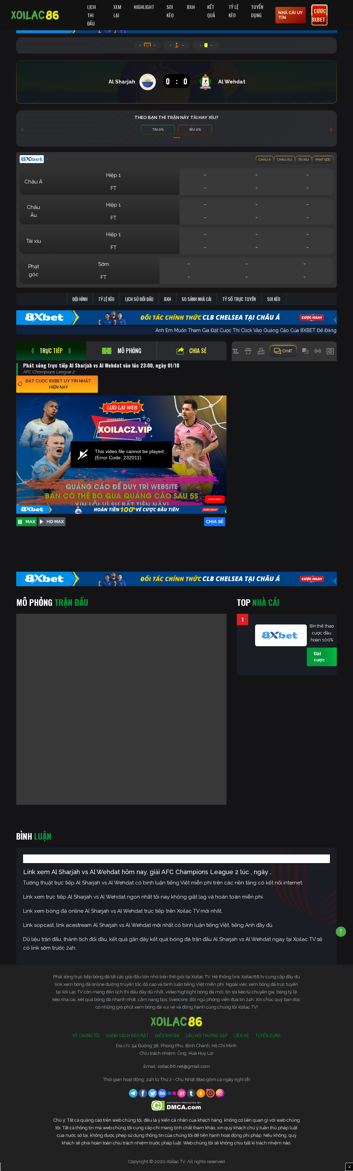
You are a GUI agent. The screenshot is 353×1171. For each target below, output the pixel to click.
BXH (191, 6)
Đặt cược (319, 656)
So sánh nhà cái (196, 299)
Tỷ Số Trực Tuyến (239, 299)
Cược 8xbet (318, 15)
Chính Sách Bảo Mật (127, 1035)
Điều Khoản (167, 1035)
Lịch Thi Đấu (91, 15)
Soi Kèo (170, 11)
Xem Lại (117, 11)
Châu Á (265, 159)
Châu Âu (284, 159)
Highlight (144, 6)
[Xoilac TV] (35, 15)
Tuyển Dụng (257, 11)
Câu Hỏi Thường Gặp (206, 1035)
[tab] (51, 350)
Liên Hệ (241, 1035)
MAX (30, 521)
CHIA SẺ (214, 521)
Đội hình (80, 299)
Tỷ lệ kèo (106, 299)
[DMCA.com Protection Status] (176, 1105)
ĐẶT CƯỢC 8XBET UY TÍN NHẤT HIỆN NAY (58, 384)
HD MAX (55, 521)
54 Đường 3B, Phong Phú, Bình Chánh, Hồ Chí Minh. (185, 1045)
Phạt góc (323, 159)
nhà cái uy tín (290, 15)
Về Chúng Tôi (86, 1035)
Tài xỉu (303, 159)
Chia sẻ (197, 351)
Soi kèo (273, 299)
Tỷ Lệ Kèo (234, 11)
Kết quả (211, 11)
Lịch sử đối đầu (139, 299)
